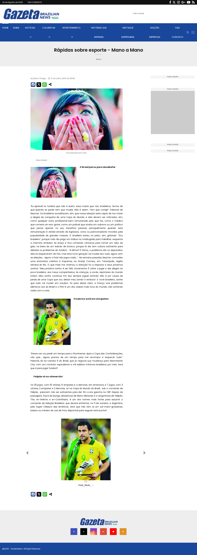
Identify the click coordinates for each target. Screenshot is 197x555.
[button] (38, 453)
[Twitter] (174, 2)
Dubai (16, 27)
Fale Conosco (177, 32)
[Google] (183, 2)
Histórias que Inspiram (99, 32)
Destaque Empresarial (128, 32)
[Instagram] (178, 2)
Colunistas (48, 27)
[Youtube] (188, 2)
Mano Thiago (39, 78)
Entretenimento (71, 27)
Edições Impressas (154, 32)
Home (5, 27)
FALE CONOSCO (35, 2)
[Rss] (193, 2)
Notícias (30, 27)
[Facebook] (170, 2)
